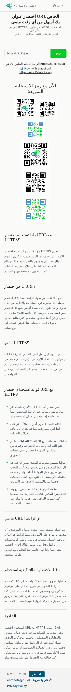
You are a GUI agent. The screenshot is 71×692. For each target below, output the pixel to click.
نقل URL (36, 674)
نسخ (58, 53)
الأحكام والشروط (42, 680)
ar (60, 5)
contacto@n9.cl (18, 680)
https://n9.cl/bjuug (52, 64)
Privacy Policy (17, 685)
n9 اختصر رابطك (25, 5)
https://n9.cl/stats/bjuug (36, 72)
